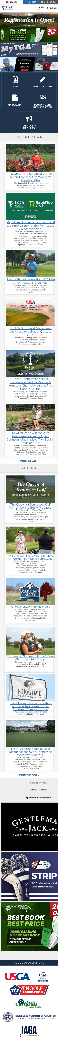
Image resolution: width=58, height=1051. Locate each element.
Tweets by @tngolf (38, 789)
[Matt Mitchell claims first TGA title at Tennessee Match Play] (30, 277)
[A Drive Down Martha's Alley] (30, 604)
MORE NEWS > (29, 461)
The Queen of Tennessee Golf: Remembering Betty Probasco (30, 506)
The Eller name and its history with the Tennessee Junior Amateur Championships (31, 706)
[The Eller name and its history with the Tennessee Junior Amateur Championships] (30, 701)
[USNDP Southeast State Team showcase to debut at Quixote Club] (30, 326)
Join (15, 86)
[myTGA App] (29, 56)
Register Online (49, 2)
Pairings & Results (29, 127)
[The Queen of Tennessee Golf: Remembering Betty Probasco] (30, 502)
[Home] (7, 11)
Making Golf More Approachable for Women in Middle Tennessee (30, 557)
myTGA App (15, 105)
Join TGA (31, 2)
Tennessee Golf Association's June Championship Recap (31, 658)
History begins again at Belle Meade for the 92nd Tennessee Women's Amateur (30, 752)
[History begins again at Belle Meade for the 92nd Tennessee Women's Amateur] (30, 746)
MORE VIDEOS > (29, 775)
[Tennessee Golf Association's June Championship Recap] (30, 654)
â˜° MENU (52, 8)
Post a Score (42, 86)
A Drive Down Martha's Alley (30, 607)
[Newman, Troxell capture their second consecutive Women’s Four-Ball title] (30, 171)
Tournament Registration (42, 106)
